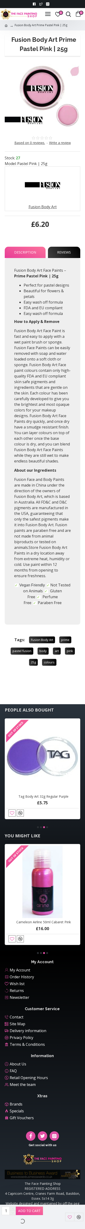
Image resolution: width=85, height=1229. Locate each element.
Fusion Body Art (42, 640)
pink (70, 651)
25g (33, 662)
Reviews (64, 252)
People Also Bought (29, 710)
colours (49, 662)
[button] (38, 827)
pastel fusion (22, 651)
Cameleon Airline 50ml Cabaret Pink (43, 922)
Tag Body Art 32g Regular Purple (43, 796)
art (57, 651)
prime (65, 640)
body (43, 651)
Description (25, 252)
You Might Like (22, 836)
